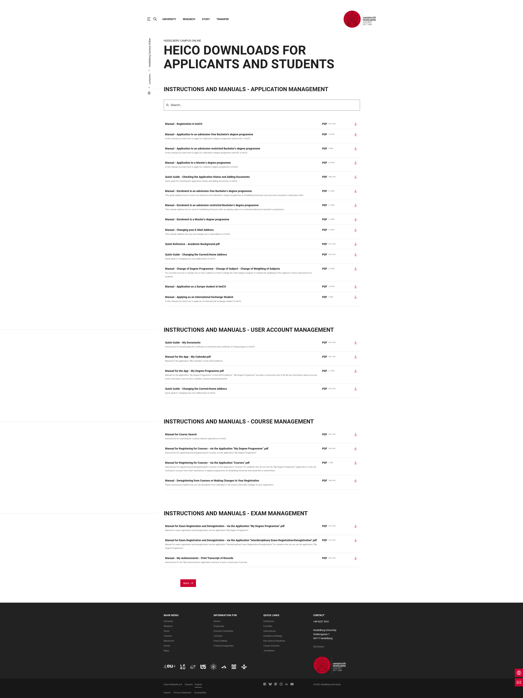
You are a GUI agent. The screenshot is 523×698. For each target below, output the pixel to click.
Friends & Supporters (224, 645)
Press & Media (220, 641)
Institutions (268, 621)
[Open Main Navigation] (150, 19)
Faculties (267, 626)
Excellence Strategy (272, 636)
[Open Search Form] (156, 19)
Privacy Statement (182, 692)
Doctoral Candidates (223, 631)
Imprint (167, 692)
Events (167, 645)
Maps (166, 650)
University (169, 19)
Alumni (217, 621)
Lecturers (218, 636)
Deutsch (189, 684)
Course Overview (271, 645)
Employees (219, 626)
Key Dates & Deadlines (274, 641)
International (269, 631)
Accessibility (200, 692)
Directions (318, 646)
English (198, 684)
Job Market (268, 650)
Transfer (223, 19)
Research (189, 19)
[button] (187, 615)
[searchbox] (262, 105)
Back (186, 583)
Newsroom (169, 641)
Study (206, 19)
